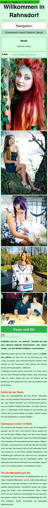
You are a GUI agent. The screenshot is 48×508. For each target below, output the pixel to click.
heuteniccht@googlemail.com (24, 54)
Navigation (24, 25)
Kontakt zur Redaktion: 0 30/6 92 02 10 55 (20, 2)
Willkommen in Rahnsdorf (24, 10)
